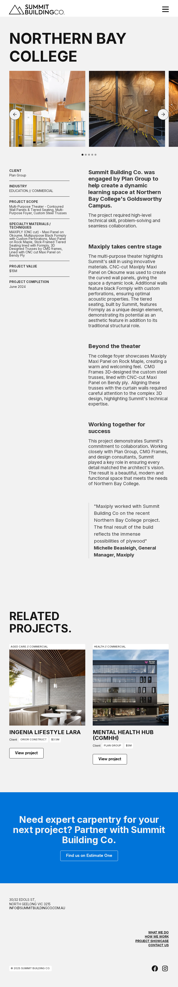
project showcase (152, 941)
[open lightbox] (47, 109)
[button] (164, 9)
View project (26, 753)
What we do (158, 932)
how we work (157, 936)
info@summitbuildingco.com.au (37, 908)
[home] (43, 9)
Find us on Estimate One (89, 856)
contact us (158, 945)
